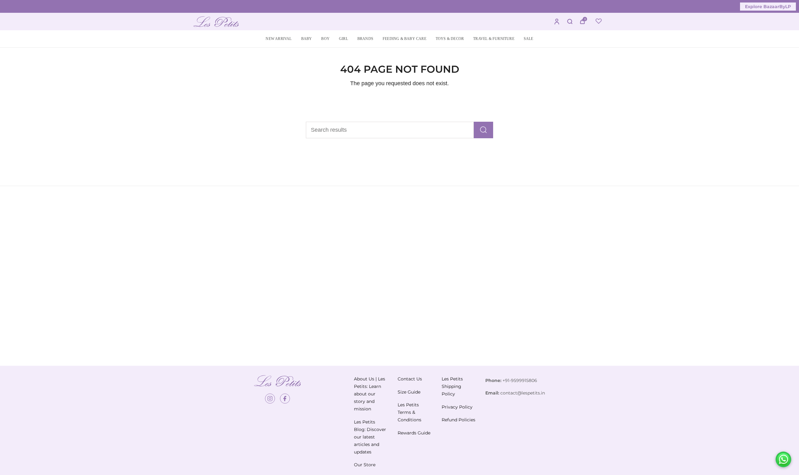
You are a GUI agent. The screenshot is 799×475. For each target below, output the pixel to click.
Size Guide (409, 392)
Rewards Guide (414, 433)
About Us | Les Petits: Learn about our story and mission (369, 394)
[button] (307, 39)
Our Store (364, 465)
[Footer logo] (277, 380)
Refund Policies (458, 420)
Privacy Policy (457, 407)
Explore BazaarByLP (768, 6)
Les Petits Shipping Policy (452, 386)
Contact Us (410, 379)
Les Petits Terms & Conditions (409, 412)
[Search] (483, 130)
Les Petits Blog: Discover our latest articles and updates (370, 437)
